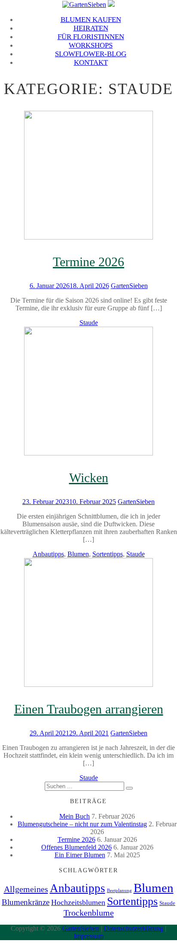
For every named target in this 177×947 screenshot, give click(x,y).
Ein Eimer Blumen (80, 855)
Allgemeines (26, 889)
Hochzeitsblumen (78, 902)
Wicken (88, 477)
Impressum (89, 936)
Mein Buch (74, 816)
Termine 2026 (88, 262)
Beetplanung (119, 890)
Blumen (78, 554)
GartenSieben (129, 285)
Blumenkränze (25, 902)
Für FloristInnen (91, 37)
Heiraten (90, 28)
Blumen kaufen (91, 19)
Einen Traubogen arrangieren (88, 709)
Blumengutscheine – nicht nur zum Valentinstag (82, 824)
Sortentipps (107, 554)
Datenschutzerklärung (133, 928)
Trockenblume (89, 912)
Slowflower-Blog (90, 54)
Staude (88, 322)
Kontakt (91, 62)
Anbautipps (48, 554)
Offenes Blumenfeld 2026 (76, 847)
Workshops (91, 45)
